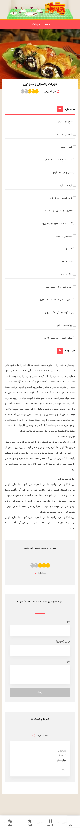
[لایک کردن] (63, 770)
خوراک (36, 24)
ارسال (40, 692)
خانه (47, 24)
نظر (68, 661)
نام (68, 621)
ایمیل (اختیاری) (63, 641)
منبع (50, 91)
